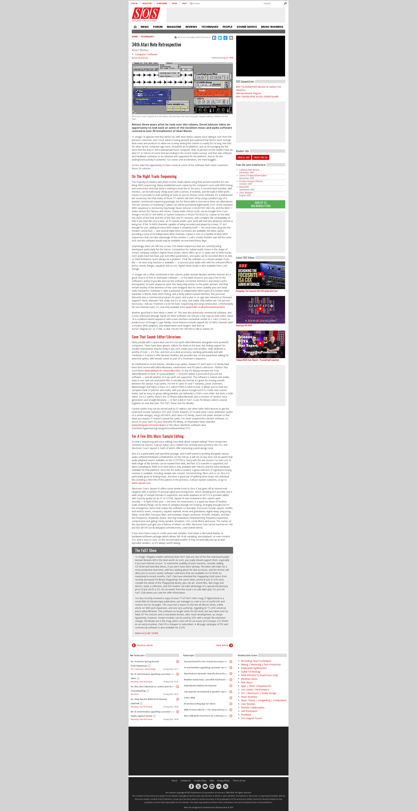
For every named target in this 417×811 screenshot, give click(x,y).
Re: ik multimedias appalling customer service (154, 674)
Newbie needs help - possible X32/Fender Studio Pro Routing (207, 679)
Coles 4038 (189, 697)
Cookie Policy (200, 780)
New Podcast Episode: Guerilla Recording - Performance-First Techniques (207, 673)
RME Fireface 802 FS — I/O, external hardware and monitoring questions (207, 709)
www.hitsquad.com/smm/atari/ (148, 425)
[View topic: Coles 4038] (230, 697)
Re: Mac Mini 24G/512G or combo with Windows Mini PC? (154, 686)
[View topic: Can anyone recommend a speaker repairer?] (230, 691)
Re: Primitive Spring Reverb (145, 661)
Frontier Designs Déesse (251, 181)
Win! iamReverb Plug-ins (248, 93)
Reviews (191, 27)
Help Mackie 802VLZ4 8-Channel (200, 685)
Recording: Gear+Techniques (141, 682)
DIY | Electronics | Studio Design (143, 669)
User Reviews (248, 703)
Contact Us (185, 780)
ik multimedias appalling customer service (206, 667)
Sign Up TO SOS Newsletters (260, 204)
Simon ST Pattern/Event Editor (253, 175)
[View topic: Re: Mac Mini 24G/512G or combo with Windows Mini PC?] (177, 686)
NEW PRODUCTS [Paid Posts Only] (259, 675)
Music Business (272, 27)
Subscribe (162, 3)
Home (135, 26)
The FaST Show (146, 550)
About (174, 780)
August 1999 (227, 57)
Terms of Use (239, 780)
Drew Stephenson (139, 665)
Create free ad (261, 157)
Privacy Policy (223, 780)
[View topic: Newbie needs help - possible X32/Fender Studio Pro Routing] (230, 679)
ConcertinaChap (138, 690)
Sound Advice (247, 27)
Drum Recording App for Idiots (200, 703)
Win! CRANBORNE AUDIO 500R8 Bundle (257, 96)
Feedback (246, 714)
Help (184, 3)
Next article (222, 645)
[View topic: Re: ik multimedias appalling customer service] (177, 674)
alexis (133, 678)
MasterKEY (244, 187)
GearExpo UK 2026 (244, 325)
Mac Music (135, 694)
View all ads (244, 157)
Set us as (194, 37)
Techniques (209, 27)
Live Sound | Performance (255, 689)
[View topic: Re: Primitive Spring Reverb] (177, 661)
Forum (158, 27)
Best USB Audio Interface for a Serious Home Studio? (207, 715)
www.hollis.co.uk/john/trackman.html (205, 307)
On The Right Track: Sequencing (154, 176)
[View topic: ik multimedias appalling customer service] (230, 667)
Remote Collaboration (252, 707)
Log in (134, 3)
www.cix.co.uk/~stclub (146, 633)
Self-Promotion (249, 711)
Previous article (145, 645)
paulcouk (135, 703)
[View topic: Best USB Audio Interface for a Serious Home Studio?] (230, 715)
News (145, 27)
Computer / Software (146, 54)
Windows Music (249, 678)
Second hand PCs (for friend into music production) (207, 661)
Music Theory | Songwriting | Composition (264, 700)
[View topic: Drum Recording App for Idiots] (230, 703)
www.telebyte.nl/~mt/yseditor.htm (162, 370)
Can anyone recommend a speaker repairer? (207, 691)
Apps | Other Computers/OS (256, 686)
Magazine (174, 27)
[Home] (146, 13)
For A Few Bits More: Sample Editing (158, 436)
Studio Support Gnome (141, 716)
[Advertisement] (260, 232)
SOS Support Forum (251, 718)
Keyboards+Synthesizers (254, 668)
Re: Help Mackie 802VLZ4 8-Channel (149, 699)
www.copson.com (141, 483)
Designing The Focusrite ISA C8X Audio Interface (257, 290)
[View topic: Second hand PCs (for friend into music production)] (230, 661)
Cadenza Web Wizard (249, 169)
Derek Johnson (141, 58)
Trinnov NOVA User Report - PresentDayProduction (257, 360)
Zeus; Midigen (245, 192)
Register (147, 3)
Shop (174, 3)
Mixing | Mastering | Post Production (261, 664)
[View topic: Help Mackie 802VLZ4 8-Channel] (230, 685)
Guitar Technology (250, 671)
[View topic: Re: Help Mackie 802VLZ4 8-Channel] (177, 699)
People (227, 27)
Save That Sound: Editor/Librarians (156, 337)
